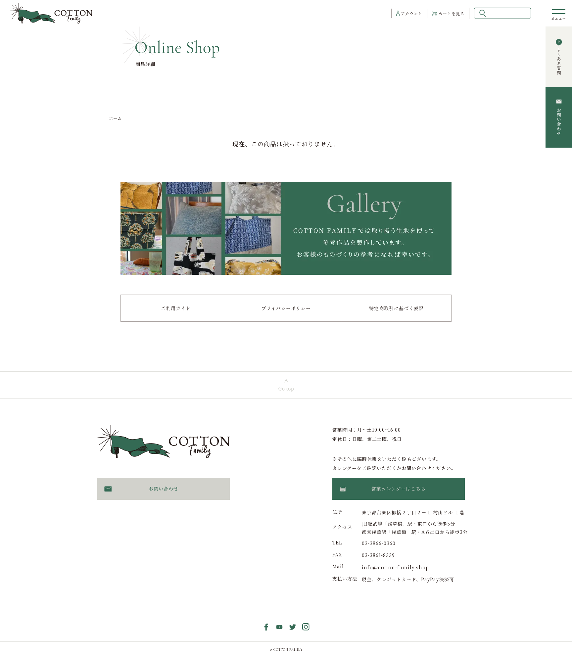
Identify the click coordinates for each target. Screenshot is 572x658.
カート (451, 13)
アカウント (411, 13)
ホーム (115, 118)
